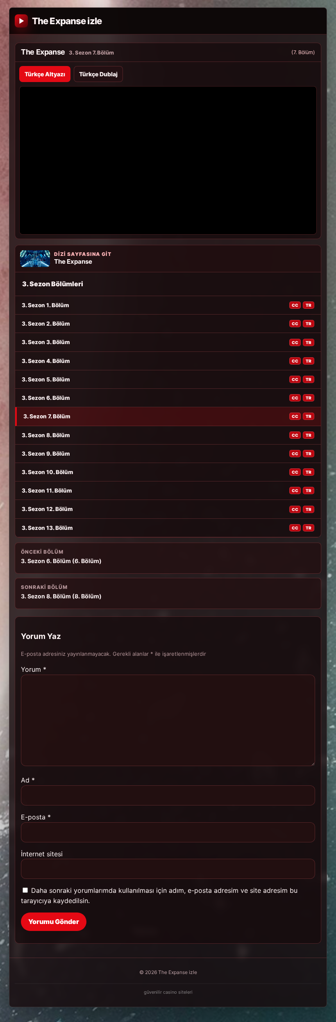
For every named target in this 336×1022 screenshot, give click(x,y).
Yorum (33, 669)
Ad (28, 780)
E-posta (36, 817)
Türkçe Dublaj (98, 74)
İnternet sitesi (42, 854)
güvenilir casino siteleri (168, 992)
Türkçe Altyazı (45, 74)
